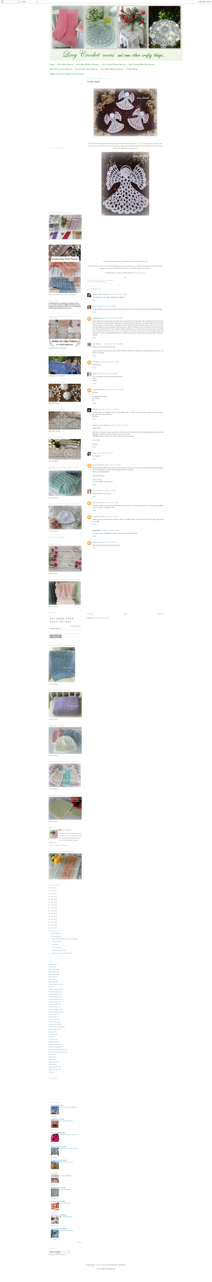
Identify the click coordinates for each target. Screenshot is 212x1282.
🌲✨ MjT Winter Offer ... (66, 1217)
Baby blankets (53, 969)
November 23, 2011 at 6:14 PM (112, 318)
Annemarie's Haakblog (58, 1201)
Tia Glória (96, 362)
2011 (52, 931)
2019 (52, 908)
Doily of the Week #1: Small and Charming (65, 939)
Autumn (51, 967)
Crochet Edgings (54, 994)
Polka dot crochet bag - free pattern (68, 1134)
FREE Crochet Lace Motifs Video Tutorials (67, 74)
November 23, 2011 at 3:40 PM (106, 306)
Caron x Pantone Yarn (55, 984)
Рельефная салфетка (65, 1189)
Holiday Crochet (99, 281)
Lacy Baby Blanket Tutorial (112, 69)
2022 (52, 899)
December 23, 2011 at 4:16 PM (108, 409)
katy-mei (95, 502)
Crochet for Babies (54, 999)
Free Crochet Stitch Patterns (86, 69)
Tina (94, 491)
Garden (51, 1037)
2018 (52, 911)
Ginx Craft (54, 1174)
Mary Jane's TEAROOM (59, 1215)
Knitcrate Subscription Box (57, 1049)
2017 (52, 914)
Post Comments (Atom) (102, 618)
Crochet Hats (52, 1017)
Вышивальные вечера (58, 1187)
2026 (52, 888)
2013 (52, 925)
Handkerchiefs (53, 1042)
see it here (139, 143)
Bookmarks (52, 982)
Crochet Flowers (53, 997)
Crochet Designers (54, 992)
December (56, 933)
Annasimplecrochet (57, 1105)
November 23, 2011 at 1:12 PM (117, 294)
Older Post (160, 614)
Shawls (51, 1059)
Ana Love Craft (97, 465)
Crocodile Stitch (57, 947)
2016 (52, 916)
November (56, 936)
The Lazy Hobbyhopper (58, 1133)
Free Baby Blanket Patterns (87, 64)
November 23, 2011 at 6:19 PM (113, 344)
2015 (52, 919)
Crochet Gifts (53, 1014)
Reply (94, 300)
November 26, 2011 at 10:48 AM (107, 374)
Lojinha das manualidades (59, 1229)
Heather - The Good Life (100, 294)
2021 (52, 902)
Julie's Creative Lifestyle (58, 1146)
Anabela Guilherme (99, 389)
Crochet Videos (53, 1029)
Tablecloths (52, 1062)
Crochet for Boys (54, 1002)
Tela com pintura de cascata (66, 1230)
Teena (94, 453)
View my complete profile (58, 845)
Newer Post (90, 614)
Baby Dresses (53, 974)
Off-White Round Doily (59, 950)
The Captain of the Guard (66, 1121)
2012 (52, 928)
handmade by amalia (57, 1119)
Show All (80, 1242)
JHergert (95, 409)
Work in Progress (54, 1069)
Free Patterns (52, 1034)
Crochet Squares (53, 1022)
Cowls (50, 987)
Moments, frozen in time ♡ (59, 1160)
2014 (52, 922)
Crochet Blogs (132, 69)
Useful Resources (54, 1067)
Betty (94, 306)
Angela (95, 373)
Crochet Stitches (53, 1024)
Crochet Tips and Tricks (56, 1027)
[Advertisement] (125, 239)
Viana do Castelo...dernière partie (68, 1107)
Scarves (51, 1057)
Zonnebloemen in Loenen (66, 1162)
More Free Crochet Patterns (61, 69)
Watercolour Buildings (65, 1175)
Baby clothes (52, 972)
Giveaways (52, 1039)
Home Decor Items (54, 1047)
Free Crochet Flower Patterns (114, 64)
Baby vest (52, 979)
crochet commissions (55, 989)
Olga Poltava (97, 344)
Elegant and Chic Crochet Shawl (62, 953)
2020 (52, 905)
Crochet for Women (54, 1012)
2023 (52, 896)
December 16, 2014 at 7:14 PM (110, 530)
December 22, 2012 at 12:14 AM (108, 516)
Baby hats (52, 977)
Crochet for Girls (53, 1007)
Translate (63, 1255)
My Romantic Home (139, 273)
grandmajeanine (98, 318)
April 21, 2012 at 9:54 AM (105, 453)
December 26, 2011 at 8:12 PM (118, 425)
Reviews (51, 1054)
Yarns (50, 1072)
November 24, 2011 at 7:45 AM (109, 362)
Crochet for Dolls (54, 1004)
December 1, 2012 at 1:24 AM (112, 465)
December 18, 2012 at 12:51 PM (105, 491)
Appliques (52, 964)
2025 (52, 891)
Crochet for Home (54, 1009)
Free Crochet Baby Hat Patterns (141, 64)
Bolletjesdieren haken (65, 1203)
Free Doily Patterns (65, 64)
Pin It (125, 277)
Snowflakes (55, 944)
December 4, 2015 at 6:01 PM (108, 542)
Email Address (55, 629)
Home (52, 64)
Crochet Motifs (53, 1019)
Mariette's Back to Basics (100, 425)
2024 (52, 894)
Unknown (95, 542)
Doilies (51, 1032)
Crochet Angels (56, 942)
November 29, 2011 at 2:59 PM (114, 389)
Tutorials (51, 1064)
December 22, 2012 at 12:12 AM (108, 503)
